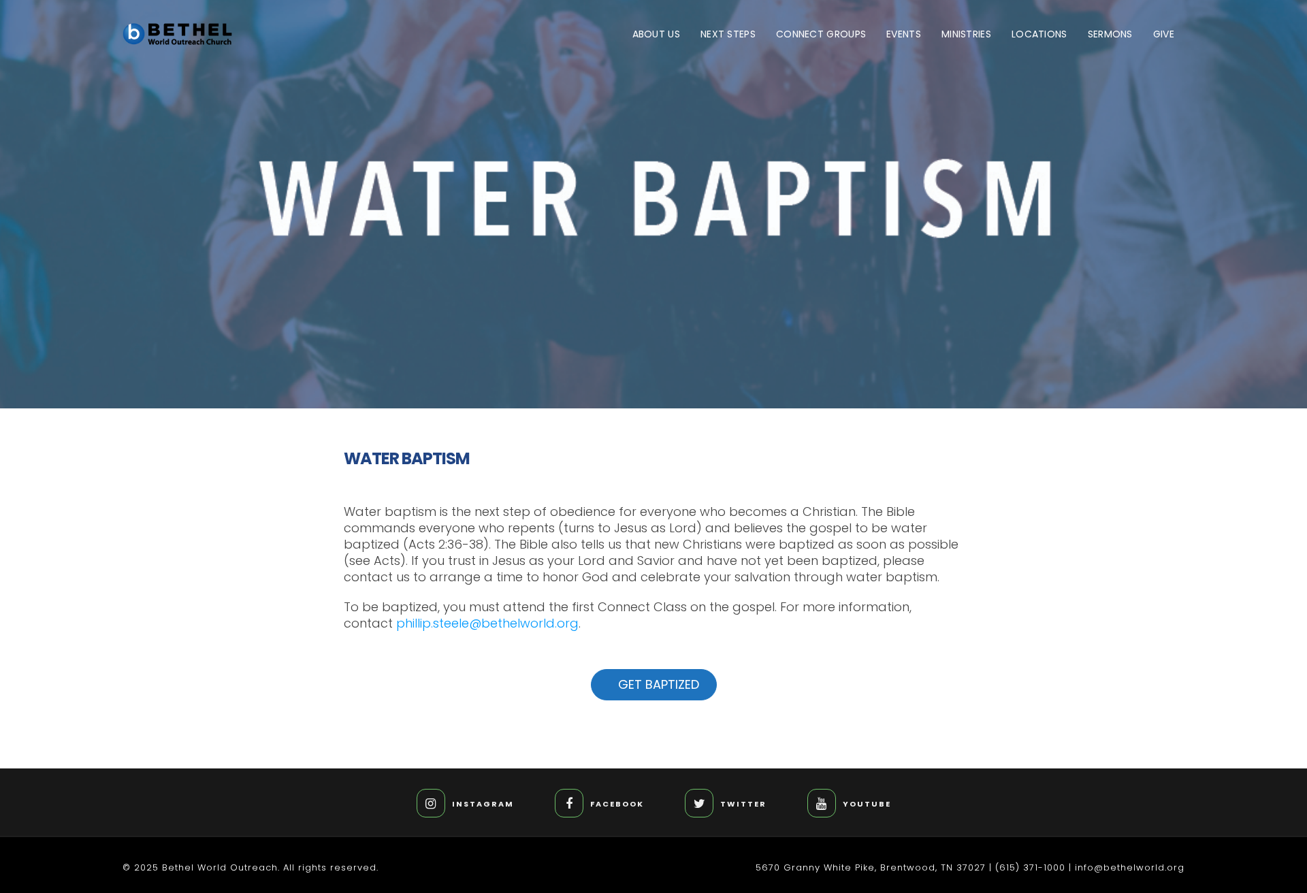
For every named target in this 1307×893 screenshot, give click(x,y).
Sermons (1110, 34)
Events (903, 34)
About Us (656, 34)
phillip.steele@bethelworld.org (487, 623)
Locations (1039, 34)
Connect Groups (821, 34)
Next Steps (728, 34)
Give (1163, 34)
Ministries (966, 34)
